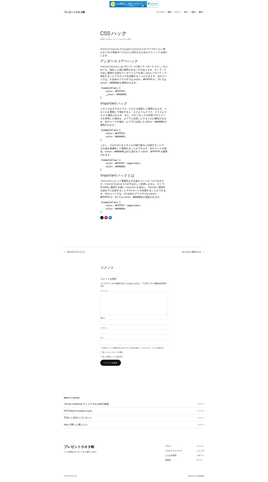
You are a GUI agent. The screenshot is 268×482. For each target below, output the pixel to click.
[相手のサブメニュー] (188, 12)
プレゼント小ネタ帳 (74, 12)
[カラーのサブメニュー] (181, 12)
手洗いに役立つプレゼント (78, 417)
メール (103, 328)
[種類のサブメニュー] (196, 12)
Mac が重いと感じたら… (76, 424)
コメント (104, 291)
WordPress (200, 476)
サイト (102, 338)
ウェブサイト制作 (125, 39)
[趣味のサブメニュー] (203, 12)
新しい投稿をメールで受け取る (112, 357)
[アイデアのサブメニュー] (165, 12)
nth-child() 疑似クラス (191, 251)
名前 (102, 318)
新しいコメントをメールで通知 (112, 352)
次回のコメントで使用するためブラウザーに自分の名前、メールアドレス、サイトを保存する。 (133, 348)
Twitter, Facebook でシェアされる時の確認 (86, 404)
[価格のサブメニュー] (172, 12)
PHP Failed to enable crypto (78, 411)
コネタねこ (109, 39)
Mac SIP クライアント (76, 251)
